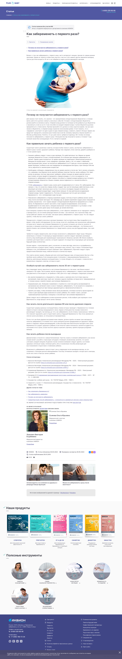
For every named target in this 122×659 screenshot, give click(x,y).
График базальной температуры (92, 625)
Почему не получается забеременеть (40, 397)
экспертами (43, 408)
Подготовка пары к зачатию (91, 632)
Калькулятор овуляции (89, 627)
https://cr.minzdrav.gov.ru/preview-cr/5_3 (54, 363)
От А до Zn (50, 630)
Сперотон (50, 625)
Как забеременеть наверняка (37, 394)
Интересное (83, 3)
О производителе (95, 3)
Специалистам (87, 637)
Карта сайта (86, 646)
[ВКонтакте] (90, 452)
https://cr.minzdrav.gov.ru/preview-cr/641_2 (54, 367)
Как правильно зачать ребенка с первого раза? (45, 51)
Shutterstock (64, 493)
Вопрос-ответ (51, 649)
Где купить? (106, 3)
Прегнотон (32, 42)
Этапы (48, 3)
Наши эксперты (87, 643)
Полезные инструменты (69, 3)
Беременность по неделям (91, 630)
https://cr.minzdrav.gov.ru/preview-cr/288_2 (62, 372)
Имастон (49, 638)
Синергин (50, 633)
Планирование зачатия (46, 42)
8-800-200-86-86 (17, 631)
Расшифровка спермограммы (92, 635)
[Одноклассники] (92, 452)
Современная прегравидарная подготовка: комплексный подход (59, 375)
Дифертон (50, 635)
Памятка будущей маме (90, 622)
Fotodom (73, 493)
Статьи (49, 640)
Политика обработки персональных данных (60, 643)
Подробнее (30, 444)
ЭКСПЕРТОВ (77, 402)
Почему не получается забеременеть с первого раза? (48, 48)
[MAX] (94, 452)
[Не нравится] (34, 457)
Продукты (56, 3)
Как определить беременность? (38, 391)
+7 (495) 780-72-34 (18, 637)
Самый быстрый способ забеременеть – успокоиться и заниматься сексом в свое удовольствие (60, 400)
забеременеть (37, 185)
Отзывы (49, 646)
